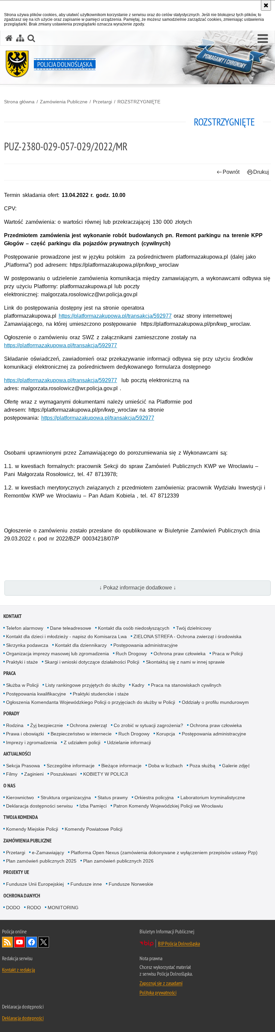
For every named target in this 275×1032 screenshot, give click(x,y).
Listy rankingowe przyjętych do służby (85, 685)
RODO (34, 907)
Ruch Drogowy (131, 653)
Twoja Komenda (20, 817)
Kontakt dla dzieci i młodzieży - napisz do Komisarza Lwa (66, 636)
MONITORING (63, 907)
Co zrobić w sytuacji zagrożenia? (148, 725)
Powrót (231, 172)
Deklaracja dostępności (23, 1018)
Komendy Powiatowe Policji (93, 829)
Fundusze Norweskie (131, 884)
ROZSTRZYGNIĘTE (138, 101)
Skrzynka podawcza (27, 645)
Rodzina (14, 725)
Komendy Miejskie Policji (32, 829)
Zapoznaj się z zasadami (161, 983)
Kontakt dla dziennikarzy (81, 645)
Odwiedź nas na (19, 942)
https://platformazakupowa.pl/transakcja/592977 (115, 316)
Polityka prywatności (158, 992)
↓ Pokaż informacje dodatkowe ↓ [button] (137, 587)
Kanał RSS (7, 942)
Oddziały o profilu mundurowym (215, 702)
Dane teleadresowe (70, 628)
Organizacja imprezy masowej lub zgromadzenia (57, 653)
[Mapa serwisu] (20, 38)
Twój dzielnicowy (193, 628)
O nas (9, 785)
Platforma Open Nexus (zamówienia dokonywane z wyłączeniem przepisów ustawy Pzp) (164, 852)
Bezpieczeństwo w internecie (81, 733)
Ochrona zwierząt (88, 725)
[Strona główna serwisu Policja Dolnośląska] (9, 38)
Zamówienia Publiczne (64, 101)
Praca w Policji (227, 653)
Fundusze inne (86, 884)
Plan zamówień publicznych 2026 (118, 861)
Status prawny (113, 797)
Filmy (11, 774)
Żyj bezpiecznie (46, 725)
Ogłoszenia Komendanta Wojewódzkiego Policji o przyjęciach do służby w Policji (90, 702)
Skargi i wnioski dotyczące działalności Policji (92, 662)
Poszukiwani (63, 774)
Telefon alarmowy (24, 628)
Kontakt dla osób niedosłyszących (133, 628)
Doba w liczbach (165, 765)
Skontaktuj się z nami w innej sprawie (185, 662)
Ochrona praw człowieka (180, 653)
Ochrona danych (21, 895)
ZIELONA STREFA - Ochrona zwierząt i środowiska (187, 636)
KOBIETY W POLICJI (105, 774)
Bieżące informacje (121, 765)
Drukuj (261, 172)
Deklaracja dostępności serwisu (39, 806)
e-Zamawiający (48, 852)
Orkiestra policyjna (154, 797)
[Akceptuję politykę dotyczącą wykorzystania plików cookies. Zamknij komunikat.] (266, 5)
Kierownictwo (20, 797)
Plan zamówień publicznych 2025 (41, 861)
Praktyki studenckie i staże (101, 693)
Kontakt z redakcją (18, 969)
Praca (9, 673)
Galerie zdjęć (236, 765)
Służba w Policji (22, 685)
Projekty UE (16, 872)
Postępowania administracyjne (145, 645)
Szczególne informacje (71, 765)
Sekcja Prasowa (23, 765)
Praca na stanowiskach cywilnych (186, 685)
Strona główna (19, 101)
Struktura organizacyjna (66, 797)
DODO (13, 907)
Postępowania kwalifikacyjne (36, 693)
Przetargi (102, 101)
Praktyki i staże (22, 662)
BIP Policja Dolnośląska (179, 943)
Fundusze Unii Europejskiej (35, 884)
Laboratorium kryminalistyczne (212, 797)
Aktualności (17, 753)
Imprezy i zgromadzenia (31, 742)
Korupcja (165, 733)
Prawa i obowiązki (25, 733)
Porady (11, 713)
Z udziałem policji (82, 742)
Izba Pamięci (93, 806)
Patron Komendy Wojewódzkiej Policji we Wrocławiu (168, 806)
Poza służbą (202, 765)
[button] (31, 38)
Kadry (138, 685)
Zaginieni (34, 774)
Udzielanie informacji (129, 742)
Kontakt (12, 616)
